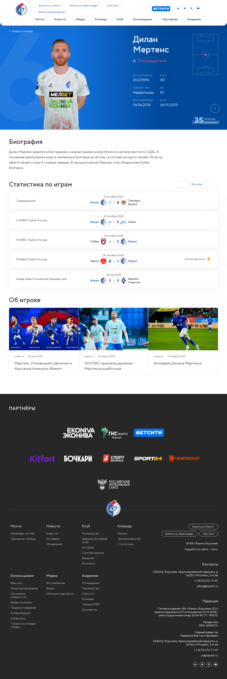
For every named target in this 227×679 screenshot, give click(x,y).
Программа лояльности (18, 595)
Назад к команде (22, 31)
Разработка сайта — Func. (201, 549)
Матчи (39, 19)
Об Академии (90, 583)
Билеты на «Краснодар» (84, 5)
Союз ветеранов (93, 552)
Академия (194, 19)
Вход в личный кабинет (52, 11)
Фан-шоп (17, 583)
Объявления (54, 544)
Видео (50, 588)
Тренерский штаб (129, 538)
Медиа (80, 19)
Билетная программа (24, 588)
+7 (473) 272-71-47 (206, 580)
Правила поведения (23, 607)
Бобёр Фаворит (21, 613)
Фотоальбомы (55, 583)
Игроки (122, 533)
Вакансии (88, 558)
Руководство (90, 533)
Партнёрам (170, 19)
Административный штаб (94, 540)
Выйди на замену (21, 602)
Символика (18, 618)
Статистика (125, 544)
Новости (60, 19)
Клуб (120, 19)
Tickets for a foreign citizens (23, 625)
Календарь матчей (22, 533)
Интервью (53, 538)
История (88, 547)
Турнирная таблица (23, 538)
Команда (101, 19)
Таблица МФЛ (91, 604)
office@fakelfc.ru (207, 586)
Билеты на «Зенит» (50, 5)
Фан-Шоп (113, 5)
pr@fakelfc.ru (209, 655)
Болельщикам (142, 19)
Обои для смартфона (59, 593)
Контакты (88, 563)
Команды (88, 599)
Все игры (197, 184)
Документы (89, 609)
